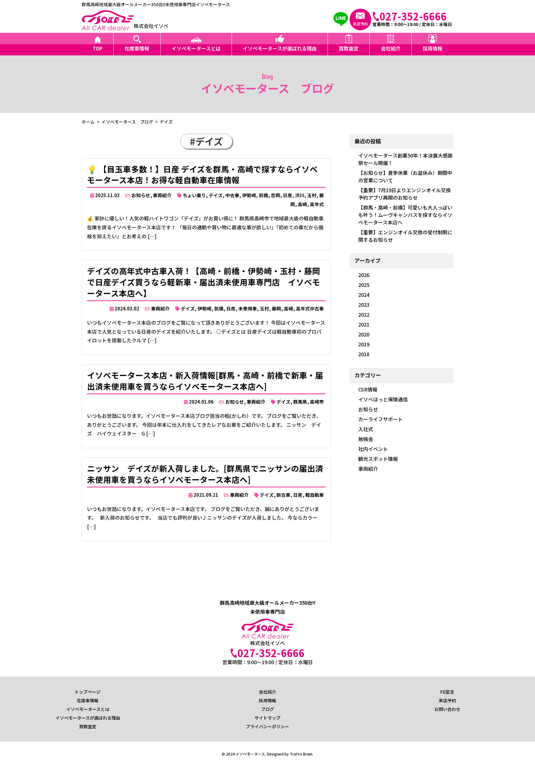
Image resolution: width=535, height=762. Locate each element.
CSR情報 (367, 389)
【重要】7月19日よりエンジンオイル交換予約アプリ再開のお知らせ (404, 193)
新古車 (283, 494)
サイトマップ (267, 718)
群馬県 (300, 401)
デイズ (216, 195)
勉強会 (365, 439)
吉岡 (275, 195)
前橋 (263, 195)
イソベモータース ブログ (127, 122)
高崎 (302, 204)
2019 (363, 344)
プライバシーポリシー (267, 726)
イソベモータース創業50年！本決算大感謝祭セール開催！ (405, 159)
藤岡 (276, 308)
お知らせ (141, 195)
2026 (363, 275)
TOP (97, 48)
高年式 (317, 204)
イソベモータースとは (196, 48)
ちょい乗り (194, 195)
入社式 (365, 429)
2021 (363, 324)
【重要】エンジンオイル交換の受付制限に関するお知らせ (405, 235)
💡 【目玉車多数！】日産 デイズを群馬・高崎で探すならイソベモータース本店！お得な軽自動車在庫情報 (202, 174)
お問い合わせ (447, 709)
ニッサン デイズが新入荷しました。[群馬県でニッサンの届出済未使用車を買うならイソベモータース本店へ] (205, 473)
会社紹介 (391, 48)
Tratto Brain (301, 753)
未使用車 (247, 308)
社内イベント (373, 448)
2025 (363, 284)
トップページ (88, 692)
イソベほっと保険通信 (383, 399)
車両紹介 (162, 195)
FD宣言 (447, 692)
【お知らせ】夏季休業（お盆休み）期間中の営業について (405, 176)
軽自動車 (314, 494)
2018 (363, 354)
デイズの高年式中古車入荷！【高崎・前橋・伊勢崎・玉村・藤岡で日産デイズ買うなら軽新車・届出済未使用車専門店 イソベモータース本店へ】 (203, 282)
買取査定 (349, 48)
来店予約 (447, 700)
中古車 (232, 195)
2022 (363, 314)
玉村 (311, 195)
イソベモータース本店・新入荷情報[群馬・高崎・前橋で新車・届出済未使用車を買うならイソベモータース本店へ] (205, 380)
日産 (287, 195)
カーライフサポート (380, 419)
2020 (363, 334)
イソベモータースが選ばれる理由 (280, 48)
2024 (363, 294)
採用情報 (432, 48)
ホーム (88, 122)
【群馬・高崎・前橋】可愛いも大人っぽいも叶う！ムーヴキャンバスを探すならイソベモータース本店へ (405, 215)
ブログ (267, 709)
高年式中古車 (310, 308)
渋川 (299, 195)
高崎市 (317, 401)
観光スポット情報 (378, 458)
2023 (363, 304)
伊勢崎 (249, 195)
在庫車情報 (136, 48)
